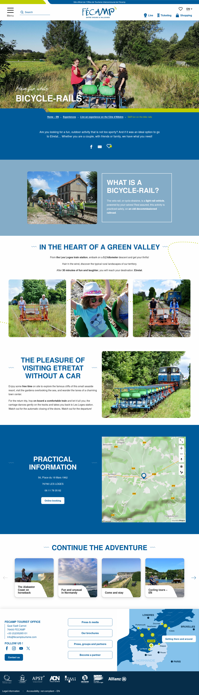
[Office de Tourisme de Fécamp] (99, 12)
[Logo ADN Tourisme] (54, 678)
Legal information (11, 691)
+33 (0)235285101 (17, 633)
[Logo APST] (38, 678)
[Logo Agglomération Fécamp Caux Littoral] (98, 678)
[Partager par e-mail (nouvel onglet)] (99, 146)
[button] (35, 12)
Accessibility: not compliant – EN (43, 691)
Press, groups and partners (90, 644)
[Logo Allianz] (117, 678)
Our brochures (90, 633)
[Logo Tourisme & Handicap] (22, 678)
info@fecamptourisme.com (22, 637)
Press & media (90, 622)
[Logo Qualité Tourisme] (7, 678)
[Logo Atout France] (70, 678)
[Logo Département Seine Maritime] (85, 678)
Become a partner (90, 655)
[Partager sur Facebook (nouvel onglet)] (91, 146)
